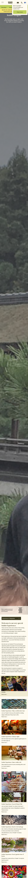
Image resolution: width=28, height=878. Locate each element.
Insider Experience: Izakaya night (10, 736)
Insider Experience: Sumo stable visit (11, 762)
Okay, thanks (20, 12)
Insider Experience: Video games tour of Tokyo (10, 683)
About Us (11, 7)
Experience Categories (8, 618)
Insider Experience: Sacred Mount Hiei (12, 804)
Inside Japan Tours (10, 2)
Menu (2, 2)
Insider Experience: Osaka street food (18, 783)
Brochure (3, 7)
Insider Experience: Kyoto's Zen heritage (12, 827)
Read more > (4, 694)
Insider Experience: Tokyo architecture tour (13, 711)
